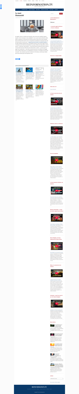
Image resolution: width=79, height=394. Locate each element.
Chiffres (37, 0)
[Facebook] (1, 5)
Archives (43, 0)
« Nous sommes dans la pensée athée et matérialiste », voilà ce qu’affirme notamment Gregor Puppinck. (56, 69)
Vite (39, 0)
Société (56, 9)
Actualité (21, 0)
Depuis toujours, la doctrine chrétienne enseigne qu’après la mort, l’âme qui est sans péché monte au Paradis (56, 167)
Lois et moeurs (32, 9)
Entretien (29, 0)
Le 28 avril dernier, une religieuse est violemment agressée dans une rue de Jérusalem (55, 108)
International (25, 9)
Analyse (33, 0)
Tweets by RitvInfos (53, 89)
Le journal (16, 0)
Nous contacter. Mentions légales (55, 382)
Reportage (25, 0)
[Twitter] (1, 7)
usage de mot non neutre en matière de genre (37, 42)
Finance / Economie (44, 9)
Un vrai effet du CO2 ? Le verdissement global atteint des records (58, 325)
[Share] (1, 8)
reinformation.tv (39, 4)
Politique (51, 9)
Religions (38, 9)
